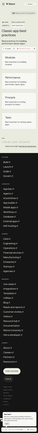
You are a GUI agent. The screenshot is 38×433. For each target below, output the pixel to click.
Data (5, 238)
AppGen (7, 188)
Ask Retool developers (27, 146)
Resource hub (10, 321)
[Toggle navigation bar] (8, 4)
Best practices (25, 142)
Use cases (8, 284)
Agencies (8, 271)
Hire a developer (11, 334)
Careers (7, 352)
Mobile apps (9, 207)
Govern (7, 176)
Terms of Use (7, 387)
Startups (7, 266)
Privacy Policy (8, 390)
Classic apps (6, 142)
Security (6, 393)
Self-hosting (9, 225)
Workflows (8, 212)
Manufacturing (11, 257)
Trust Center (7, 395)
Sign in (8, 379)
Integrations (9, 288)
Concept (15, 142)
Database (8, 216)
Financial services (12, 252)
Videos (6, 316)
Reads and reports (13, 307)
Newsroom (9, 361)
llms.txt (6, 404)
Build (5, 162)
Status (5, 401)
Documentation (11, 325)
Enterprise (8, 261)
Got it (6, 423)
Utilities (7, 297)
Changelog (7, 398)
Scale (6, 171)
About (6, 347)
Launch (7, 166)
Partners (7, 357)
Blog (5, 302)
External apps (10, 221)
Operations (9, 248)
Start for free (11, 371)
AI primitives (9, 198)
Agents (7, 193)
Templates (8, 293)
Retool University (12, 330)
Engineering (9, 243)
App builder (9, 202)
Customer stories (12, 311)
